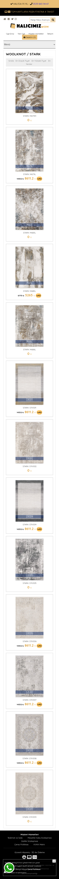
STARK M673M (29, 116)
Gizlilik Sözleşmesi (29, 841)
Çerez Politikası (21, 844)
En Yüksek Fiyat (39, 61)
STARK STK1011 (29, 407)
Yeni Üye (21, 34)
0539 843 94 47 (41, 3)
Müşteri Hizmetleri (36, 34)
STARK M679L (29, 174)
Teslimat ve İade (15, 838)
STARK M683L (29, 232)
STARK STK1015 (29, 583)
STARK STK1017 (29, 700)
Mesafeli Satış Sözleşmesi (40, 838)
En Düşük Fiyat (22, 61)
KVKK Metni (39, 844)
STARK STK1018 (29, 758)
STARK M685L (29, 291)
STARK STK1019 (29, 817)
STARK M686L (29, 349)
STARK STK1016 (29, 641)
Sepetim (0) (31, 37)
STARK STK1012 (29, 466)
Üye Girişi (10, 34)
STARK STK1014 (29, 524)
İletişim (50, 34)
